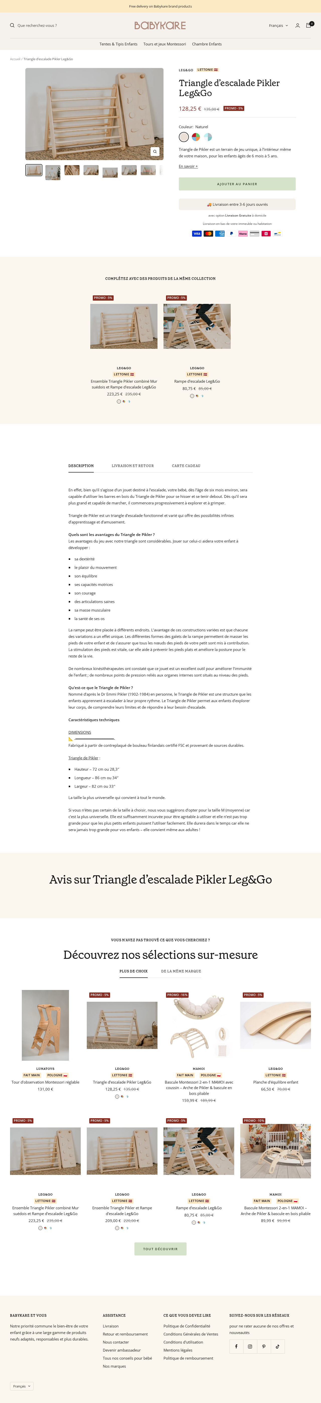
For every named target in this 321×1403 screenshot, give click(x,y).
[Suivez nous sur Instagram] (250, 1346)
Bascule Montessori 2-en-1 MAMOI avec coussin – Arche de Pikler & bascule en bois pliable (199, 1088)
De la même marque (181, 971)
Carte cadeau (186, 466)
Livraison (111, 1325)
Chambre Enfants (207, 43)
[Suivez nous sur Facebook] (236, 1346)
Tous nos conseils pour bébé (127, 1358)
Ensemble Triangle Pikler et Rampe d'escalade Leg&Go (122, 1210)
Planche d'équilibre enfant (275, 1082)
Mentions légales (178, 1350)
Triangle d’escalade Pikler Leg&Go (122, 1082)
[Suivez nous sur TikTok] (278, 1346)
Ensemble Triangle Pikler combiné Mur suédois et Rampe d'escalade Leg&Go (124, 384)
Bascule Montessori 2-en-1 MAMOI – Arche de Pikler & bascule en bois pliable (275, 1210)
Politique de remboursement (188, 1358)
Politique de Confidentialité (187, 1325)
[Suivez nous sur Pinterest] (264, 1346)
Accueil (15, 59)
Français (276, 25)
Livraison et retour (133, 466)
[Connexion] (297, 25)
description (81, 466)
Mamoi (199, 1069)
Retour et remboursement (125, 1334)
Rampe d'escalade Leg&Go (197, 381)
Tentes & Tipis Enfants (118, 43)
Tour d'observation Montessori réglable (45, 1082)
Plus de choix (134, 971)
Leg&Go (186, 70)
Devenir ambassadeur (122, 1350)
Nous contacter (116, 1342)
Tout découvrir (160, 1249)
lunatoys (45, 1069)
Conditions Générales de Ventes (191, 1334)
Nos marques (114, 1366)
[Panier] (308, 25)
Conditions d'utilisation (183, 1342)
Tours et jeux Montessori (164, 43)
